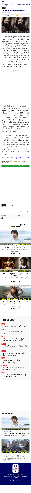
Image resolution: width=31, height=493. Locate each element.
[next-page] (17, 312)
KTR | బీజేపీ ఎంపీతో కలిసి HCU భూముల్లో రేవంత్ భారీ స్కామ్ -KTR (14, 375)
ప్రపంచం (4, 351)
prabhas (8, 205)
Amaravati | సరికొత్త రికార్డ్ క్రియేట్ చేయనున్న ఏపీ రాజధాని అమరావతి (15, 368)
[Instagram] (13, 480)
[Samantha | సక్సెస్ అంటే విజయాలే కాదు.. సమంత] (15, 292)
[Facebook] (17, 211)
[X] (21, 211)
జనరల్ (3, 336)
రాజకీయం (25, 4)
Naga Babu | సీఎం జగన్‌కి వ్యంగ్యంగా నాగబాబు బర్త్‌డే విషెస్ (6, 218)
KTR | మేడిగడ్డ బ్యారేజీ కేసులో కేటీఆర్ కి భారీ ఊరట (14, 332)
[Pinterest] (24, 211)
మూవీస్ (3, 8)
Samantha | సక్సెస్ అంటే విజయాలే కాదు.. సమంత (15, 302)
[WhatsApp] (27, 211)
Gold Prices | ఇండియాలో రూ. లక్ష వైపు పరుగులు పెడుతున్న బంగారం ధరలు (13, 339)
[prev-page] (13, 312)
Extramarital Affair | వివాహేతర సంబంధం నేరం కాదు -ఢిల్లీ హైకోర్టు (14, 361)
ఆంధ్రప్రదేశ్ (12, 4)
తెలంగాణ (18, 4)
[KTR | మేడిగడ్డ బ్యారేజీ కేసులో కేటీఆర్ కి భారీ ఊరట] (15, 446)
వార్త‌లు (6, 4)
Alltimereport (6, 15)
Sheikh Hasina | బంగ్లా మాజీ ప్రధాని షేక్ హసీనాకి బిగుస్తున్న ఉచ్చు (13, 354)
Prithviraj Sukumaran (8, 207)
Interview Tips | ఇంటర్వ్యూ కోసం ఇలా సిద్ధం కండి (15, 346)
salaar (16, 207)
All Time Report (19, 474)
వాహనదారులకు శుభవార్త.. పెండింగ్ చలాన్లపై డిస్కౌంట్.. (22, 218)
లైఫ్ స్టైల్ (3, 344)
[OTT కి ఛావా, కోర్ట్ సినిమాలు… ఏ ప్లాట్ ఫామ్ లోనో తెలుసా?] (15, 264)
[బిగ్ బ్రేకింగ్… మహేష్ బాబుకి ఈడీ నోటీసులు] (15, 237)
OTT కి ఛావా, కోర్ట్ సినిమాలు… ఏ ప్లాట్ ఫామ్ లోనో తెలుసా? (15, 274)
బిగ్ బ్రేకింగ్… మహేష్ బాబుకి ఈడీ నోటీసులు (15, 247)
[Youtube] (19, 480)
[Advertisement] (15, 88)
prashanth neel (16, 205)
